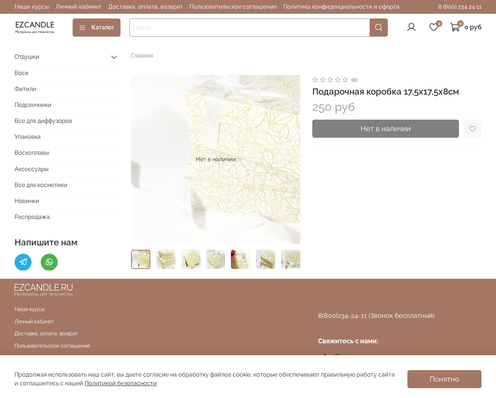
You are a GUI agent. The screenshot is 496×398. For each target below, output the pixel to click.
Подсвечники (33, 104)
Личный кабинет (79, 6)
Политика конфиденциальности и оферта (341, 6)
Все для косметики (41, 185)
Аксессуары (32, 168)
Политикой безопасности (121, 383)
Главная (142, 55)
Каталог (103, 27)
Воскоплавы (32, 152)
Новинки (27, 201)
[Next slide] (289, 159)
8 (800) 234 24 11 (459, 6)
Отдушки (27, 56)
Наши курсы (32, 6)
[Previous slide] (142, 159)
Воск (21, 72)
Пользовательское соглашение (233, 6)
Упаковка (28, 136)
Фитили (25, 88)
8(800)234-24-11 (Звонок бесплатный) (376, 315)
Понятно (444, 379)
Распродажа (32, 216)
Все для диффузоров (43, 120)
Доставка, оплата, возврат (145, 6)
